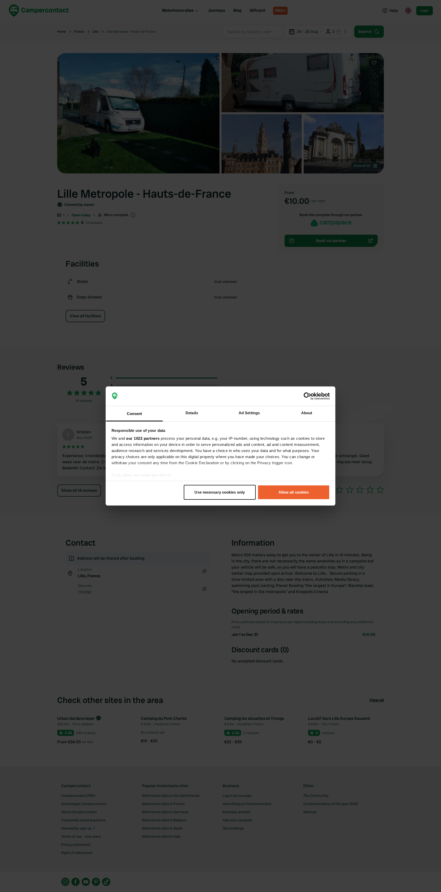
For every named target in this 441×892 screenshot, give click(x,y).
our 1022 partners (143, 438)
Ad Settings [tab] (249, 413)
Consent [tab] (134, 413)
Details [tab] (192, 413)
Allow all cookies (293, 492)
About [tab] (306, 413)
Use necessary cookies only (219, 492)
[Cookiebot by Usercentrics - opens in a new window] (307, 396)
